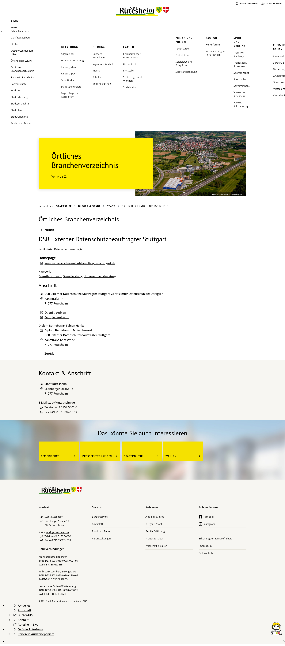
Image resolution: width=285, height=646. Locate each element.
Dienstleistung (72, 276)
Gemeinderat (50, 456)
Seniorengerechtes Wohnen (133, 78)
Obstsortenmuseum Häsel (22, 52)
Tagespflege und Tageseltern (70, 95)
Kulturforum (213, 44)
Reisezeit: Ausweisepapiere (36, 634)
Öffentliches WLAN (21, 60)
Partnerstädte (19, 84)
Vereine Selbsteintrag (240, 104)
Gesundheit (129, 64)
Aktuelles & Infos (154, 516)
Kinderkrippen (69, 73)
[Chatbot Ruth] (276, 628)
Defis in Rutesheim (30, 629)
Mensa (96, 70)
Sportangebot (241, 72)
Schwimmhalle (241, 86)
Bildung (99, 47)
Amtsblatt (97, 524)
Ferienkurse (182, 48)
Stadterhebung (19, 97)
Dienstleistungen (50, 276)
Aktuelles (24, 606)
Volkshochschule (102, 83)
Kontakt (23, 620)
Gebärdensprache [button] (248, 4)
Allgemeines (68, 54)
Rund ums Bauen (101, 531)
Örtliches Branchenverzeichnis (22, 69)
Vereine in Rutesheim (239, 94)
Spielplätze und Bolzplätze (184, 63)
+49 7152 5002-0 (66, 407)
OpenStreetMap (55, 312)
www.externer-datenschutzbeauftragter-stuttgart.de (80, 263)
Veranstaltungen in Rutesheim (215, 52)
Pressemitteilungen (97, 456)
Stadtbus (16, 90)
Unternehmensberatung (100, 276)
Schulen (97, 77)
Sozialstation (130, 87)
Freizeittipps (182, 55)
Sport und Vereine (239, 42)
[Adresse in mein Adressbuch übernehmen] (42, 383)
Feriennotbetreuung (72, 60)
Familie (129, 47)
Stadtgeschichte (20, 103)
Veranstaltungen (101, 538)
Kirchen (15, 44)
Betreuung (69, 47)
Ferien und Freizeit (184, 40)
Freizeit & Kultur (154, 538)
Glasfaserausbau (20, 37)
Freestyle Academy (238, 54)
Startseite (64, 206)
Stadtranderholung (186, 71)
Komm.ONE (81, 601)
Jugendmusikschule (103, 64)
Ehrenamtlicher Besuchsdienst (132, 55)
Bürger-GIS (25, 615)
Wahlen (171, 456)
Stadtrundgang (19, 116)
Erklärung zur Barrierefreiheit (215, 538)
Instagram (209, 524)
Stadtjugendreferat (71, 86)
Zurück (49, 230)
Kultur (211, 38)
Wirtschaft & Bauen (156, 545)
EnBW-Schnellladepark (20, 29)
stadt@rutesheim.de (61, 403)
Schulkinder (67, 80)
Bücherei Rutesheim (99, 55)
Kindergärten (68, 67)
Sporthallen (240, 79)
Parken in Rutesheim (22, 77)
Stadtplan (16, 110)
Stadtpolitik (133, 456)
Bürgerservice (100, 516)
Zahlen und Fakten (21, 123)
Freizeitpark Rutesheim (240, 64)
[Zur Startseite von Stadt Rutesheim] (142, 11)
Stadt (15, 20)
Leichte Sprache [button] (273, 4)
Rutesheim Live (28, 625)
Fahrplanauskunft (57, 317)
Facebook (209, 516)
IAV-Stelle (128, 70)
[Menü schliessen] (284, 640)
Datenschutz (206, 553)
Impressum (205, 545)
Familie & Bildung (155, 531)
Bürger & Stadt (89, 206)
